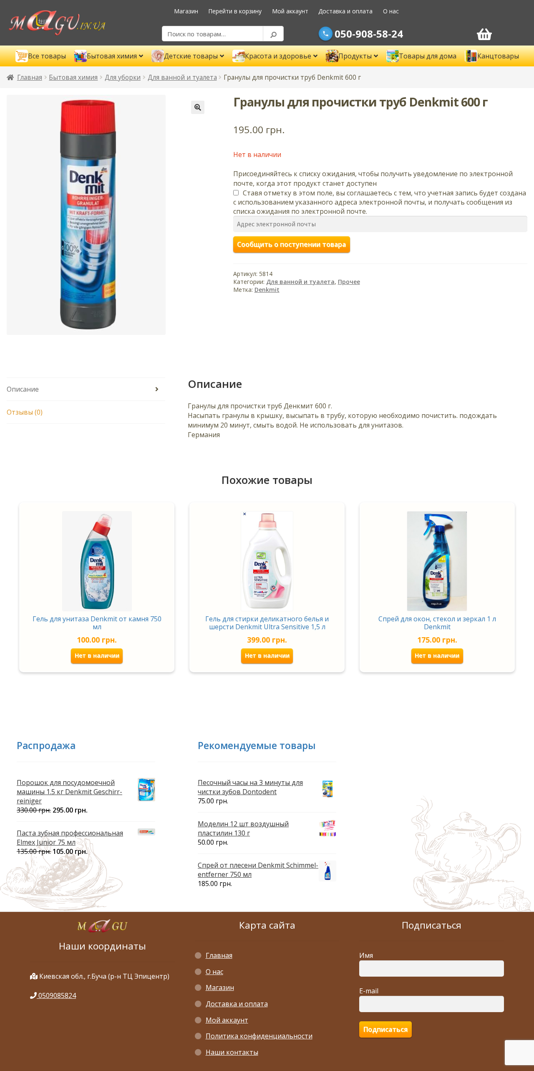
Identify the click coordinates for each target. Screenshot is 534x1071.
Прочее (349, 282)
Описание (23, 389)
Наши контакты (232, 1052)
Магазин (186, 11)
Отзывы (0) (25, 412)
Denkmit (267, 290)
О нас (391, 11)
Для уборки (123, 77)
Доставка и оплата (345, 11)
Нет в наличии (97, 655)
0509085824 (56, 995)
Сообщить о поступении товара (291, 244)
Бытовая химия (73, 77)
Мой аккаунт (290, 11)
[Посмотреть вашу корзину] (484, 34)
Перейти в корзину (235, 11)
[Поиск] (273, 34)
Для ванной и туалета (182, 77)
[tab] (86, 389)
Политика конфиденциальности (259, 1036)
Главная (29, 77)
